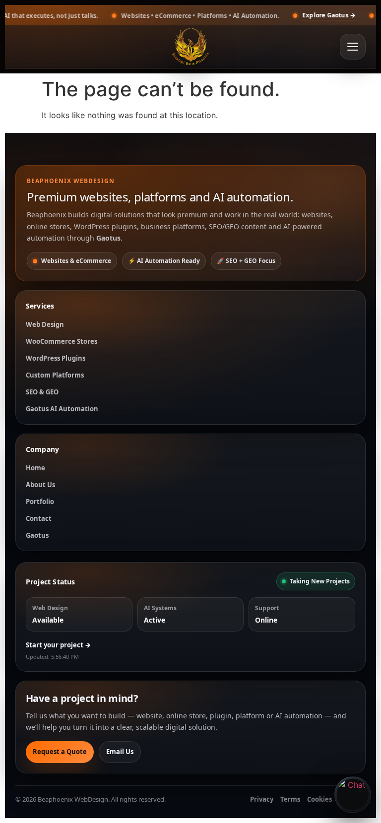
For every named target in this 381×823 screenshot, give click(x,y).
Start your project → (58, 644)
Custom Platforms (55, 375)
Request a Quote (60, 751)
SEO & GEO (42, 391)
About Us (40, 484)
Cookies (319, 799)
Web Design (45, 324)
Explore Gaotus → (296, 15)
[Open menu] (353, 47)
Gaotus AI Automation (62, 408)
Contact (39, 518)
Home (35, 467)
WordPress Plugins (55, 358)
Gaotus (37, 535)
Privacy (261, 799)
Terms (290, 799)
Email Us (119, 751)
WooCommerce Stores (61, 341)
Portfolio (40, 501)
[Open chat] (352, 794)
